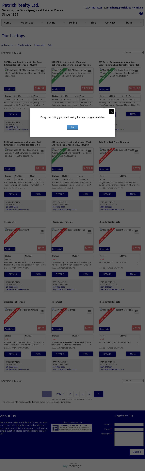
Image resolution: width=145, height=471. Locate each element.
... (82, 393)
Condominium (24, 45)
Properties (26, 22)
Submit (137, 451)
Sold (50, 45)
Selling (73, 22)
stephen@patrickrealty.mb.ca (125, 7)
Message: (105, 433)
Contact (110, 22)
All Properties (7, 45)
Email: (107, 428)
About (128, 22)
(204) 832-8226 (12, 127)
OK (72, 127)
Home (7, 22)
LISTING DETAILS (12, 114)
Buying (51, 22)
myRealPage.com (72, 466)
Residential (39, 45)
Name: (107, 424)
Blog (93, 22)
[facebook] (141, 13)
